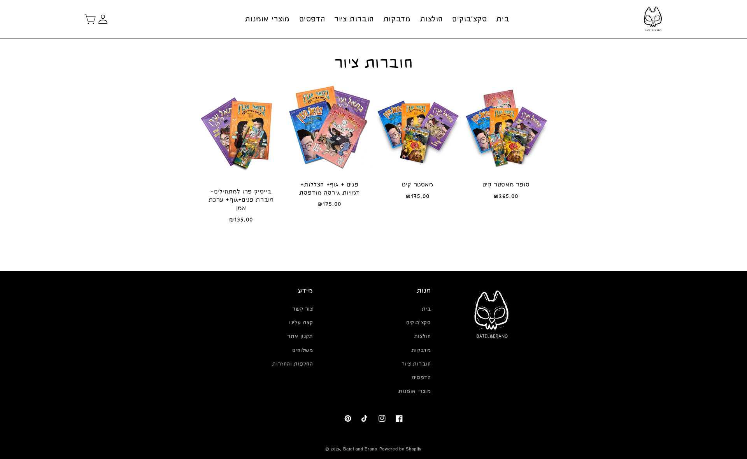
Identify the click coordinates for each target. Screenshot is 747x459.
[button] (90, 19)
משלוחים (302, 350)
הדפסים (421, 377)
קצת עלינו (301, 322)
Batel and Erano (360, 449)
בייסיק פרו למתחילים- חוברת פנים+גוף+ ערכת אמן (241, 199)
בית (426, 309)
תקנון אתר (300, 336)
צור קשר (302, 309)
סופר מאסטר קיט (506, 184)
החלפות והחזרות (292, 364)
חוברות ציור (416, 364)
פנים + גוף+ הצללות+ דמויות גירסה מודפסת (329, 188)
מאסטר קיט (417, 184)
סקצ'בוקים (418, 322)
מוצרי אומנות (414, 391)
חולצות (422, 336)
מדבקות (421, 350)
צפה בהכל (373, 247)
